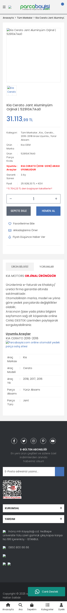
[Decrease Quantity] (11, 198)
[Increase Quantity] (56, 198)
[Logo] (35, 7)
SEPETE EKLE (19, 211)
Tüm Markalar (29, 132)
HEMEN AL (48, 211)
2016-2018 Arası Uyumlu (35, 136)
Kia (41, 132)
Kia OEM (26, 145)
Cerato (48, 132)
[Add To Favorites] (21, 223)
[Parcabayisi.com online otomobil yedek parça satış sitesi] (33, 344)
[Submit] (59, 471)
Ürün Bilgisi (19, 267)
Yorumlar (46, 267)
